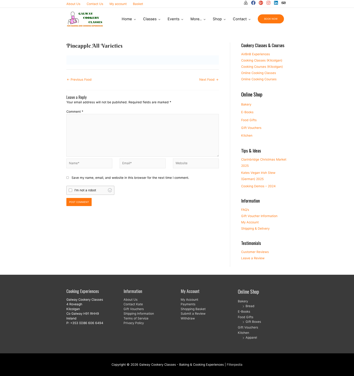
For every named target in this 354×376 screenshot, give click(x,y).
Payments (188, 304)
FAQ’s (245, 210)
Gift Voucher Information (259, 216)
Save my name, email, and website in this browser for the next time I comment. (130, 178)
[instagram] (269, 3)
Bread (250, 306)
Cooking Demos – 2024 (258, 186)
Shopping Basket (193, 309)
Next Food (208, 79)
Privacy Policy (134, 323)
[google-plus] (262, 3)
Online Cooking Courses (259, 79)
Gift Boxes (253, 322)
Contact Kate (133, 304)
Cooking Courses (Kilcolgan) (262, 66)
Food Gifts (249, 120)
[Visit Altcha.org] (110, 190)
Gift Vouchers (251, 128)
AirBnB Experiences (255, 54)
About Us (131, 299)
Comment (74, 111)
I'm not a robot (85, 190)
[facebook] (254, 3)
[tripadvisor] (283, 3)
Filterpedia (234, 364)
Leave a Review (253, 258)
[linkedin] (277, 3)
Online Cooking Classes (258, 73)
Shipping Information (139, 313)
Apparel (251, 337)
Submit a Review (193, 313)
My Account (250, 222)
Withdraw (188, 318)
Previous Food (79, 79)
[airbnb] (247, 3)
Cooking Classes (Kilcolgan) (261, 60)
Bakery (246, 104)
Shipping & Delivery (255, 228)
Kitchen (246, 135)
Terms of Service (136, 318)
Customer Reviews (255, 252)
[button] (271, 18)
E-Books (247, 112)
